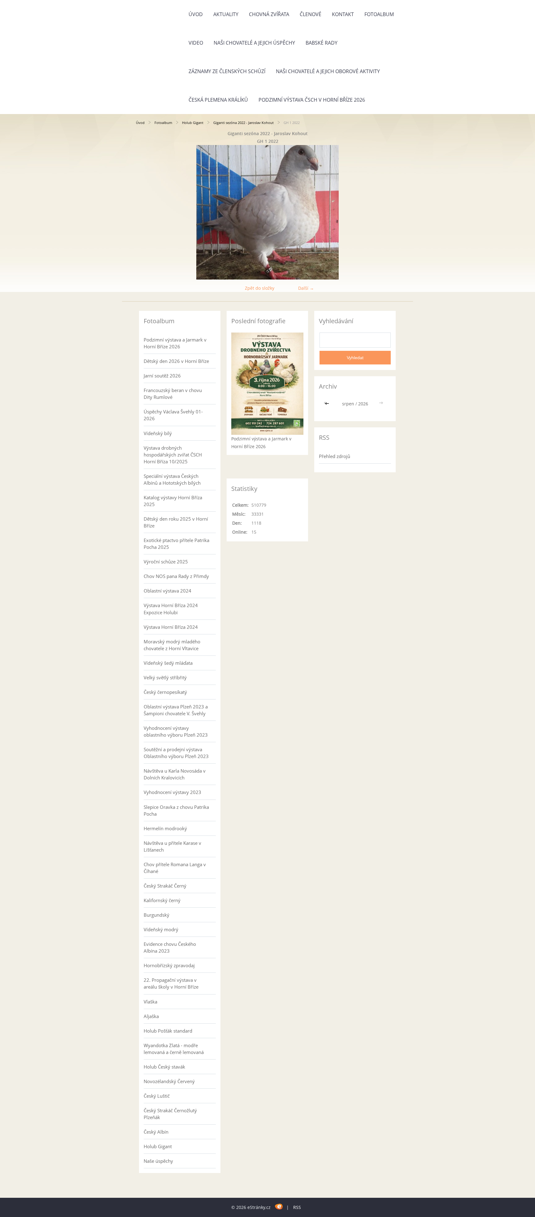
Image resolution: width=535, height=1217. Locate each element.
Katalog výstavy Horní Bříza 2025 (173, 500)
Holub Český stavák (164, 1067)
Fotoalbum (379, 14)
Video (196, 42)
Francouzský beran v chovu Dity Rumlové (173, 393)
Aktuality (225, 14)
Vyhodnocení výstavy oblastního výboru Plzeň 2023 (176, 731)
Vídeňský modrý (161, 929)
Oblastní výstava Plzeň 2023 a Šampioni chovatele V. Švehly (176, 710)
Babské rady (321, 42)
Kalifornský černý (162, 900)
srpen (348, 404)
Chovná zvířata (269, 14)
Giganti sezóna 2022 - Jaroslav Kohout (243, 122)
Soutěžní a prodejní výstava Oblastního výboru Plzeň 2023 (176, 752)
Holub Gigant (192, 122)
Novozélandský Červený (169, 1081)
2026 (363, 404)
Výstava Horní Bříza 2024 (171, 627)
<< (327, 404)
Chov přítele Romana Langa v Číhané (175, 867)
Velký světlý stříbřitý (165, 677)
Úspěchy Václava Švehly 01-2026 (173, 414)
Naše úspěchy (158, 1161)
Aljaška (151, 1016)
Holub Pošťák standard (168, 1031)
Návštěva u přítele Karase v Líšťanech (172, 846)
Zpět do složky (259, 288)
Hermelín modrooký (165, 828)
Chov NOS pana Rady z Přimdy (176, 576)
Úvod (196, 14)
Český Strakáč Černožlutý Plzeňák (170, 1113)
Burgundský (156, 915)
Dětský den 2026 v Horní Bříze (176, 361)
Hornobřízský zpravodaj (169, 965)
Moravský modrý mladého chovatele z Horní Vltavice (172, 644)
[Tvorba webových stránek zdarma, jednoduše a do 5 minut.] (279, 1206)
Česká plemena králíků (218, 99)
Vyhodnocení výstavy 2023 (172, 792)
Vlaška (150, 1002)
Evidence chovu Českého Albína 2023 (170, 947)
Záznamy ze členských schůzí (227, 71)
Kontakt (343, 14)
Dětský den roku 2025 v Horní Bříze (176, 522)
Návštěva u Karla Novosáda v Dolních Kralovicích (175, 774)
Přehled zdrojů (334, 456)
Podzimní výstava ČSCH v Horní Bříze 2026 (312, 99)
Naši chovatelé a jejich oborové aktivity (328, 71)
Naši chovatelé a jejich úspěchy (254, 42)
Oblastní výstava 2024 (167, 591)
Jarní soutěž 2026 (162, 376)
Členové (310, 14)
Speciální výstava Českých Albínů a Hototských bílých (172, 479)
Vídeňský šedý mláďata (168, 663)
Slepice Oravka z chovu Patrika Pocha (176, 810)
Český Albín (156, 1132)
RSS (297, 1207)
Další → (306, 288)
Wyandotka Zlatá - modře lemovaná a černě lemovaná (174, 1048)
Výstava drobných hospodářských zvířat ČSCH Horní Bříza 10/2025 (173, 455)
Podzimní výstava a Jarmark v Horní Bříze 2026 (175, 343)
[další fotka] (389, 212)
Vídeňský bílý (158, 433)
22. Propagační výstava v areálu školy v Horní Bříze (171, 983)
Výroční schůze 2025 (166, 561)
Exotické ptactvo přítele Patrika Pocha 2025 (176, 543)
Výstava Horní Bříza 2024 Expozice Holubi (171, 608)
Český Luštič (157, 1096)
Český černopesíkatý (165, 692)
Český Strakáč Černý (165, 886)
